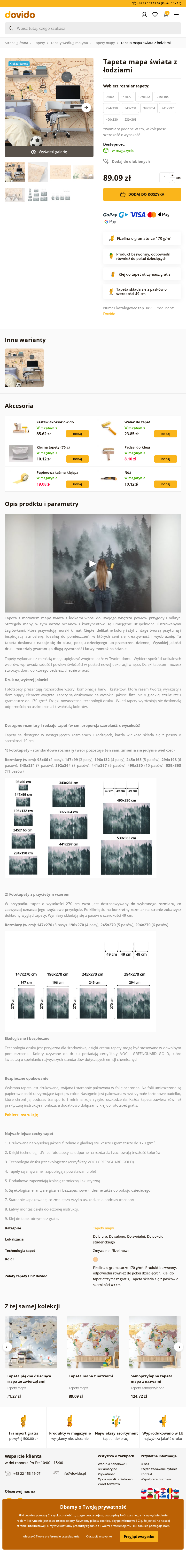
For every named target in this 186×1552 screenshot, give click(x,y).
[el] (163, 1496)
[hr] (163, 1490)
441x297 (168, 108)
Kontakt (146, 1474)
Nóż (127, 472)
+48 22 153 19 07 (26, 1473)
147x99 (126, 96)
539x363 (130, 119)
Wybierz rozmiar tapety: (126, 86)
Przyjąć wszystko (139, 1536)
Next (86, 107)
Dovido (109, 313)
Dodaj (77, 434)
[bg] (176, 1496)
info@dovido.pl (73, 1473)
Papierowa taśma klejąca (57, 472)
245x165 (163, 96)
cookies (105, 1521)
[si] (176, 1490)
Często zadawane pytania (159, 1469)
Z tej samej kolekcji (32, 1306)
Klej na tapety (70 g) (53, 447)
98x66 (110, 96)
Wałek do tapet (137, 422)
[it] (157, 1496)
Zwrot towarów (109, 1484)
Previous (7, 1347)
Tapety (39, 42)
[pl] (144, 1496)
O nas (145, 1464)
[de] (150, 1496)
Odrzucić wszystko (99, 1536)
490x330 (112, 119)
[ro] (170, 1490)
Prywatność (106, 1474)
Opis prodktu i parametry (41, 504)
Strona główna (16, 42)
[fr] (170, 1496)
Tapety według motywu (69, 42)
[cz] (157, 1490)
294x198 (112, 108)
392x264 (149, 108)
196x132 (144, 96)
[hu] (150, 1490)
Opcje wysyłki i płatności (115, 1479)
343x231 (130, 108)
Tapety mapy (104, 42)
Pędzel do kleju (137, 447)
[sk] (144, 1490)
